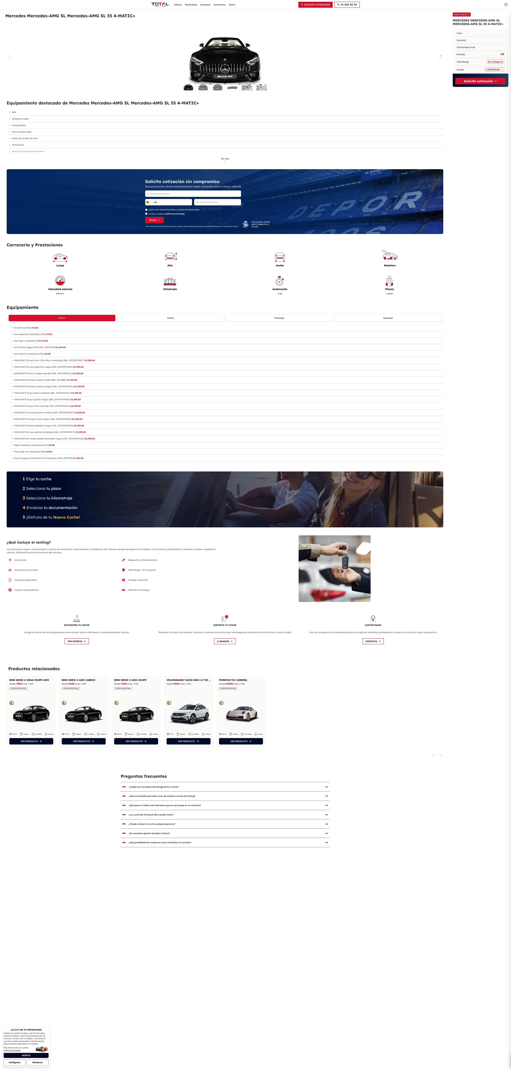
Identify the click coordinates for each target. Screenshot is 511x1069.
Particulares (191, 4)
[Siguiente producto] (440, 755)
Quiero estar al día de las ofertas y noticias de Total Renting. (173, 210)
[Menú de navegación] (506, 4)
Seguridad (388, 318)
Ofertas (178, 4)
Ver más (225, 158)
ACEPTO (26, 1055)
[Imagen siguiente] (441, 56)
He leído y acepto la (166, 214)
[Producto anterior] (433, 755)
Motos (232, 4)
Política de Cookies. (12, 1050)
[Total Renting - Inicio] (160, 5)
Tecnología (279, 318)
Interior (170, 318)
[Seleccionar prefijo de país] (148, 202)
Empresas (205, 4)
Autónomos (220, 4)
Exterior (62, 318)
